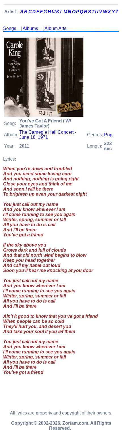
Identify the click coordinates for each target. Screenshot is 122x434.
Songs (9, 28)
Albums (30, 28)
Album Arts (55, 28)
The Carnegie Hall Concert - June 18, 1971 (47, 135)
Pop (108, 134)
